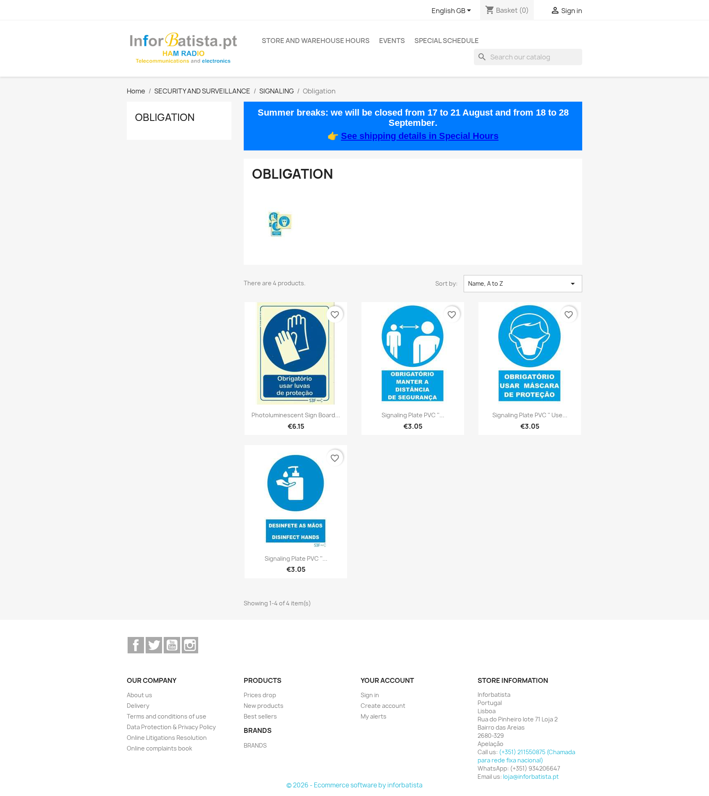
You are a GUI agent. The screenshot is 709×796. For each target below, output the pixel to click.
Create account (383, 706)
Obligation (164, 117)
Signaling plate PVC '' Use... (529, 415)
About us (139, 695)
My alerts (374, 716)
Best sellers (260, 716)
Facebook (136, 645)
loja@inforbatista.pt (531, 776)
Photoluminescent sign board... (296, 415)
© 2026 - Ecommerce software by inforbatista (354, 785)
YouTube (172, 645)
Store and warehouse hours (316, 40)
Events (392, 40)
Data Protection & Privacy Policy (171, 727)
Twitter (154, 645)
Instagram (190, 645)
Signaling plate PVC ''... (413, 415)
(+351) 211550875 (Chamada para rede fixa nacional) (526, 756)
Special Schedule (446, 40)
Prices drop (260, 695)
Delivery (138, 706)
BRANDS (255, 745)
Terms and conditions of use (166, 716)
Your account (387, 680)
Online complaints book (159, 748)
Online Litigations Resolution (167, 737)
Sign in (370, 695)
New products (264, 706)
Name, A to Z (523, 284)
